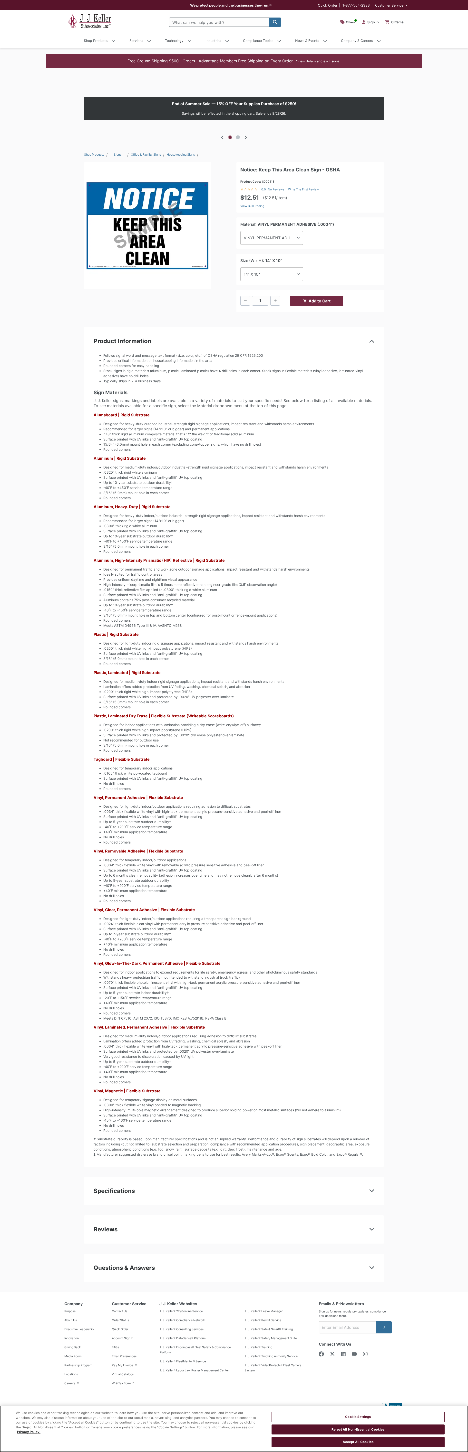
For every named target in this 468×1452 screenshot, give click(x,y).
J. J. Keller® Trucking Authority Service (271, 1356)
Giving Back (72, 1347)
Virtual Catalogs (123, 1374)
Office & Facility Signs (146, 154)
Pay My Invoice (123, 1365)
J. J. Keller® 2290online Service (181, 1311)
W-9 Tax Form (121, 1383)
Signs (117, 154)
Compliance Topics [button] (258, 40)
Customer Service (389, 5)
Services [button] (136, 40)
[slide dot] (230, 137)
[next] (246, 137)
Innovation (71, 1338)
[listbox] (234, 108)
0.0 (263, 189)
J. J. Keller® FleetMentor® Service (182, 1361)
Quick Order (327, 5)
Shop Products (94, 154)
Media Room (72, 1356)
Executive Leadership (79, 1329)
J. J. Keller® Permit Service (262, 1320)
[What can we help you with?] (275, 22)
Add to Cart (320, 301)
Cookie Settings (358, 1417)
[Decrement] (245, 301)
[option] (234, 108)
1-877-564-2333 (356, 5)
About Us (70, 1320)
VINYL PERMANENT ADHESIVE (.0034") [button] (273, 237)
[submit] (384, 1327)
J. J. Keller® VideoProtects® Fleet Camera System (273, 1367)
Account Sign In (122, 1338)
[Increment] (275, 301)
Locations (71, 1374)
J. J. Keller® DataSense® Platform (182, 1338)
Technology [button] (174, 40)
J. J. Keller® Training (258, 1347)
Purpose (70, 1311)
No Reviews (276, 189)
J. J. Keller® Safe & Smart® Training (268, 1329)
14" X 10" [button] (252, 274)
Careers (70, 1383)
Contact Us (119, 1311)
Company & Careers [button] (357, 40)
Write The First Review (303, 189)
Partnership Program (78, 1365)
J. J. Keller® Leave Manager (263, 1311)
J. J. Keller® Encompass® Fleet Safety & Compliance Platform (195, 1349)
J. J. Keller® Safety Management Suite (270, 1338)
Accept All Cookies (358, 1442)
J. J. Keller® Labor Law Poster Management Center (194, 1370)
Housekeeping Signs (181, 154)
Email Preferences (124, 1356)
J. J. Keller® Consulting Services (181, 1329)
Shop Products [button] (95, 40)
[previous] (222, 137)
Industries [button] (213, 40)
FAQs (115, 1347)
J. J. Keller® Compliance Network (182, 1320)
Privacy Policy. (28, 1432)
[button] (234, 61)
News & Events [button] (307, 40)
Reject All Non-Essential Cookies (358, 1429)
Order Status (120, 1320)
